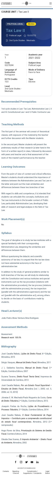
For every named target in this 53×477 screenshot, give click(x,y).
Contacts (6, 471)
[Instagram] (21, 462)
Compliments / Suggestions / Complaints (32, 472)
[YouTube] (32, 462)
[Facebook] (15, 462)
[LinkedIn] (37, 462)
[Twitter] (26, 462)
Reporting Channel (16, 472)
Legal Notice (47, 472)
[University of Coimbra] (6, 3)
